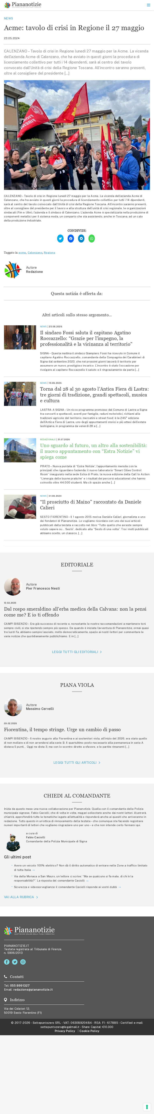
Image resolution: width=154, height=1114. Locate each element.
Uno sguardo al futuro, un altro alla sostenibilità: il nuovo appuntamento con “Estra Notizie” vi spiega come (93, 451)
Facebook (7, 962)
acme (22, 252)
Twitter (15, 962)
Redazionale (48, 439)
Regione (49, 252)
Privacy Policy (65, 1031)
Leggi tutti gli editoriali (75, 652)
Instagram (23, 962)
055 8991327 (20, 985)
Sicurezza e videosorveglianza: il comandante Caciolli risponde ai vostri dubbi (65, 887)
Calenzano (35, 252)
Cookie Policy (89, 1031)
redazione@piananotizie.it (33, 989)
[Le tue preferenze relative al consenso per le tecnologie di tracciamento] (147, 1107)
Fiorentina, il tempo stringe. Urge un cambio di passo (62, 729)
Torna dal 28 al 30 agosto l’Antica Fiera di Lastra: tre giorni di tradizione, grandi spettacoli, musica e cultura (94, 394)
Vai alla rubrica (19, 897)
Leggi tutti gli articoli (75, 763)
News (8, 18)
